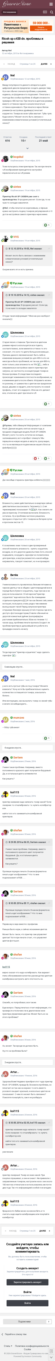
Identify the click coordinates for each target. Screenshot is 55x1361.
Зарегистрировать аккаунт (27, 1282)
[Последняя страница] (51, 64)
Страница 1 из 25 (28, 64)
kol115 (6, 967)
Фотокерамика (27, 53)
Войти (27, 1303)
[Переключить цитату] (7, 248)
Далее (44, 64)
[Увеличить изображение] (39, 364)
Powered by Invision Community (28, 1356)
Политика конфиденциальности (32, 1346)
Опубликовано (25, 79)
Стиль (7, 1346)
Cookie (27, 1349)
